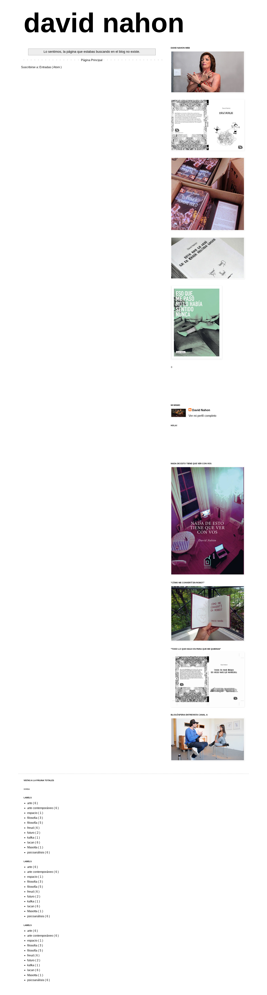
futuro (31, 832)
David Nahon (201, 410)
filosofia (32, 817)
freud (31, 827)
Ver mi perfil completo (202, 415)
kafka (31, 837)
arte (30, 803)
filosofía (32, 822)
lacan (31, 842)
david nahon (104, 23)
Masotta (32, 847)
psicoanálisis (36, 852)
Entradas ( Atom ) (50, 67)
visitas (27, 789)
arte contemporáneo (40, 808)
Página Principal (91, 60)
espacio (32, 812)
